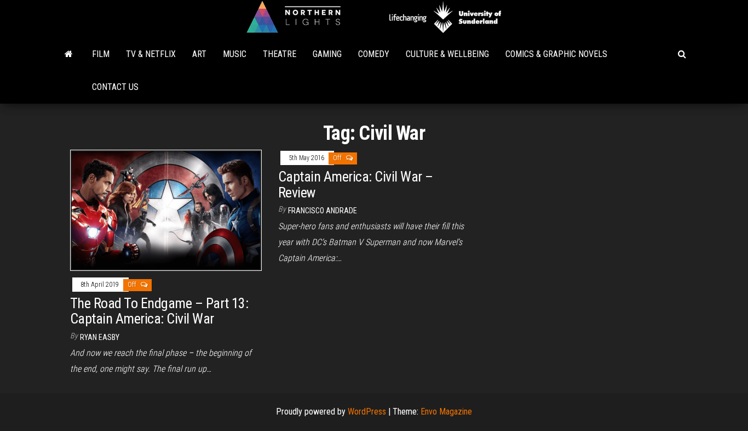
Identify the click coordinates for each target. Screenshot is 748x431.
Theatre (279, 54)
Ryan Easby (99, 337)
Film (101, 54)
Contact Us (115, 87)
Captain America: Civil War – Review (355, 184)
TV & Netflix (151, 54)
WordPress (367, 411)
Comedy (373, 54)
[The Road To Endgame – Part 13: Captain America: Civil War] (166, 210)
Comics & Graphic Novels (556, 54)
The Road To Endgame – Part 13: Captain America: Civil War (159, 311)
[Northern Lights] (69, 54)
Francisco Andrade (322, 210)
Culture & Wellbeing (447, 54)
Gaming (327, 54)
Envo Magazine (446, 411)
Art (199, 54)
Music (234, 54)
